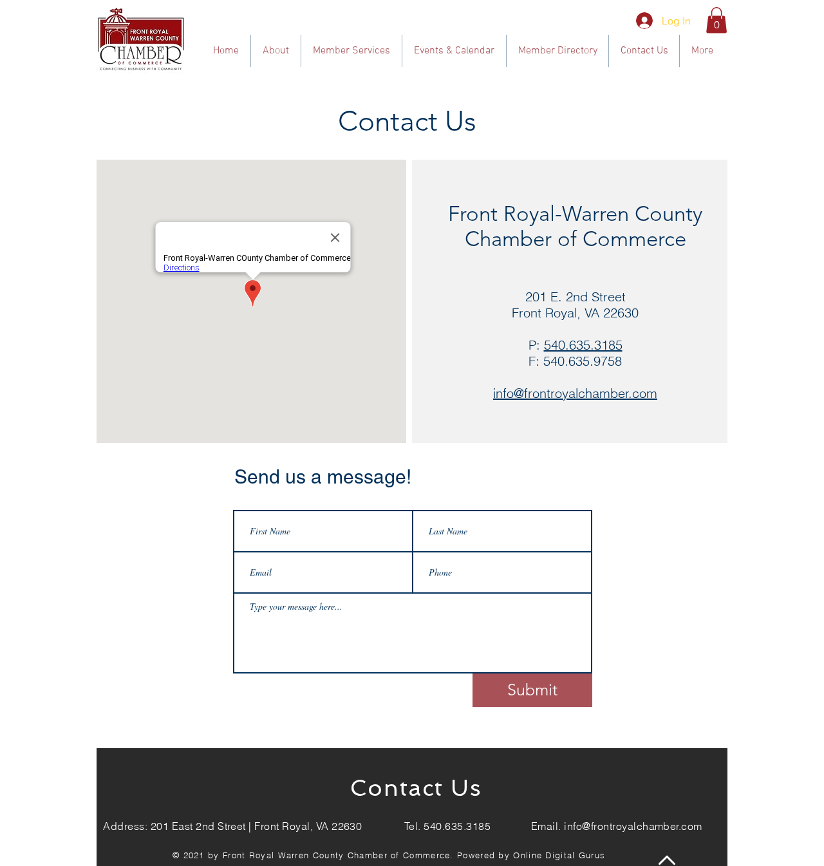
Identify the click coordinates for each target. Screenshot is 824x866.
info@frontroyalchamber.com (633, 826)
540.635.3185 (583, 345)
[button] (716, 20)
